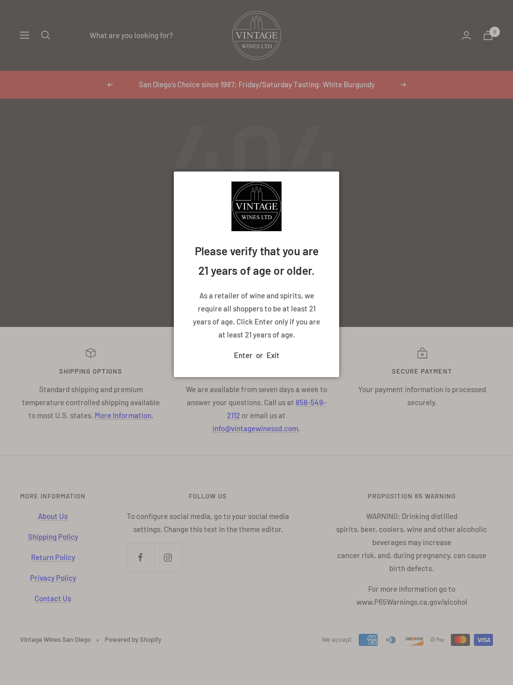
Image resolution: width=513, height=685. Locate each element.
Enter (243, 355)
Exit (273, 355)
